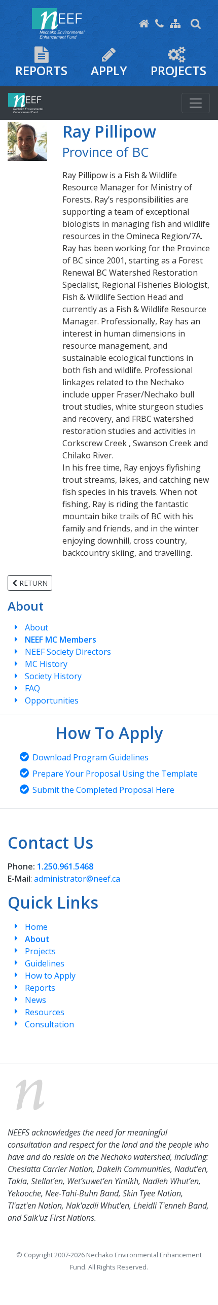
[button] (196, 23)
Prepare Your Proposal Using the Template (115, 773)
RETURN (32, 583)
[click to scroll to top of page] (199, 1284)
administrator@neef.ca (77, 878)
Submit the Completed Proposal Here (103, 789)
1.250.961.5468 (65, 866)
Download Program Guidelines (90, 757)
